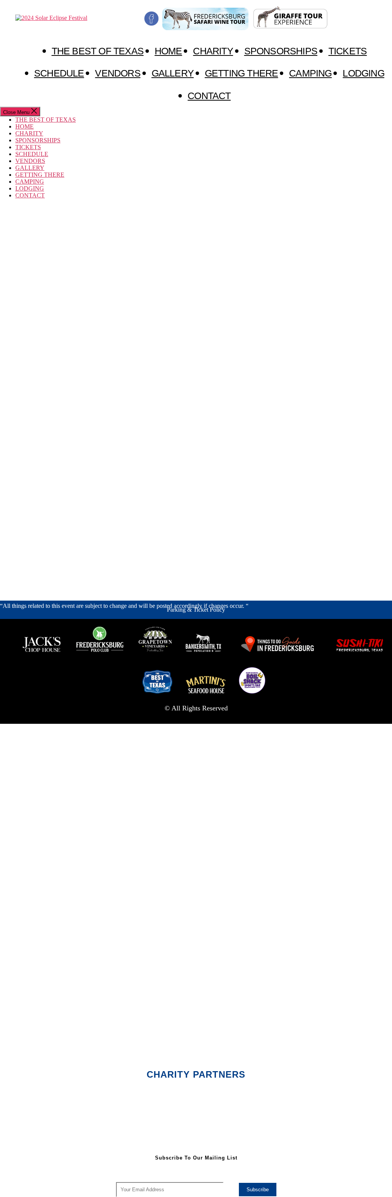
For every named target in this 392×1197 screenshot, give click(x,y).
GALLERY (173, 73)
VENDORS (117, 73)
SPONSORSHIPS (280, 51)
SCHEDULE (59, 73)
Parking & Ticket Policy (196, 609)
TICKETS (347, 51)
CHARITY (213, 51)
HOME (168, 51)
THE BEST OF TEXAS (98, 51)
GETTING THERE (241, 73)
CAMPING (310, 73)
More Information (21, 593)
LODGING (363, 73)
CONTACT (209, 95)
